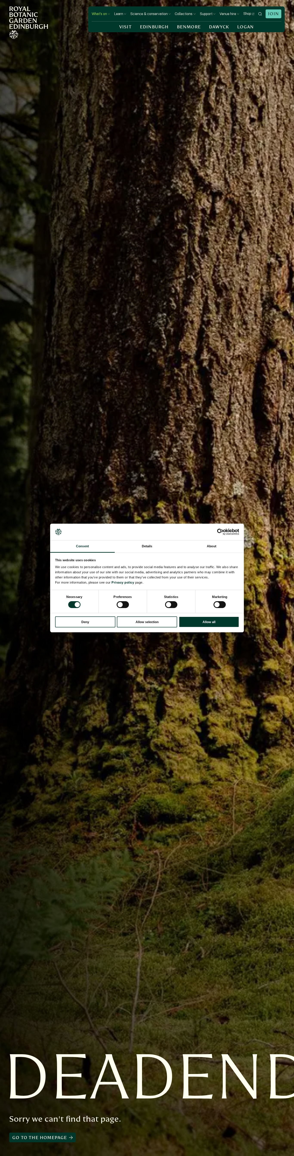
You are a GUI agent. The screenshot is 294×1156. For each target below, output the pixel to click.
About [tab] (211, 546)
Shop (247, 14)
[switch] (123, 604)
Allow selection (147, 622)
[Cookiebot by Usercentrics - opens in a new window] (220, 532)
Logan (245, 26)
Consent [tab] (82, 546)
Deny (85, 622)
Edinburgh (154, 26)
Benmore (189, 26)
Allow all (209, 622)
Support (206, 14)
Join (273, 13)
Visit (125, 26)
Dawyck (219, 26)
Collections (183, 14)
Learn (118, 14)
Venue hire (228, 14)
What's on (99, 14)
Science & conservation (149, 14)
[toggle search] (260, 13)
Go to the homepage (39, 1137)
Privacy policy (122, 582)
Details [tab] (147, 546)
